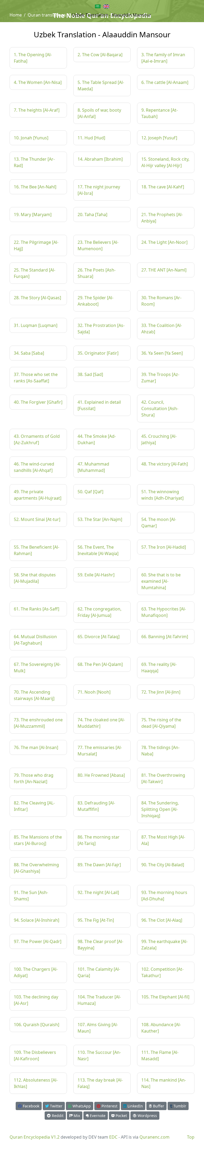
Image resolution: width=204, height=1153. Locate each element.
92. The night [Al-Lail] (98, 892)
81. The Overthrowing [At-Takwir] (163, 778)
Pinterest (108, 1106)
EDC (113, 1137)
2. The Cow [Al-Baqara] (100, 55)
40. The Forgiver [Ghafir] (38, 402)
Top (190, 1137)
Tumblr (179, 1106)
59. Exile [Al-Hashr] (96, 575)
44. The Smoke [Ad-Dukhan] (97, 439)
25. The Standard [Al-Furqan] (34, 273)
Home (16, 15)
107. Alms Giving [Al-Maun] (98, 1028)
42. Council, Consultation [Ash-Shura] (159, 408)
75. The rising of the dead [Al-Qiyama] (161, 723)
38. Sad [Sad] (90, 374)
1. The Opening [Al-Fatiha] (33, 58)
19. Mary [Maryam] (33, 214)
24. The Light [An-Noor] (164, 242)
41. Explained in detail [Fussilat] (99, 405)
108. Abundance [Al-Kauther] (161, 1028)
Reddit (57, 1115)
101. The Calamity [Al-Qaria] (99, 972)
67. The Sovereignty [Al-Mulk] (37, 667)
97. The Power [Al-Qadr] (37, 941)
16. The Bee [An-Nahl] (35, 187)
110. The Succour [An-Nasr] (99, 1055)
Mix (76, 1115)
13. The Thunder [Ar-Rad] (34, 162)
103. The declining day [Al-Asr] (36, 1000)
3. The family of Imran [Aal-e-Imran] (163, 58)
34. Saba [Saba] (29, 353)
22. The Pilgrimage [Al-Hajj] (36, 245)
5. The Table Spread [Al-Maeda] (101, 85)
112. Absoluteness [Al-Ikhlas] (36, 1083)
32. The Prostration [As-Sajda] (101, 328)
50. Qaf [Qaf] (90, 492)
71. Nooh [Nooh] (94, 692)
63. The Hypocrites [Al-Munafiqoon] (163, 612)
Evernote (97, 1115)
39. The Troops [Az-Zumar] (160, 377)
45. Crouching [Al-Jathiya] (159, 439)
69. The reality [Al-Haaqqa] (159, 667)
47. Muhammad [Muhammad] (93, 467)
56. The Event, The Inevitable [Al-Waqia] (98, 550)
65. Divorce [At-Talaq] (99, 637)
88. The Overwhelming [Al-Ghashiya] (36, 868)
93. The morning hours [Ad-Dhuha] (164, 895)
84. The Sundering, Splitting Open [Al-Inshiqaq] (160, 809)
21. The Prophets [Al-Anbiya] (162, 218)
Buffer (158, 1106)
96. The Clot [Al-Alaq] (161, 920)
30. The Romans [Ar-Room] (161, 301)
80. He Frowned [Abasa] (101, 775)
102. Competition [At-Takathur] (162, 972)
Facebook (30, 1106)
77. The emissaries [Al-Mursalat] (100, 751)
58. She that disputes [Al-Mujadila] (35, 578)
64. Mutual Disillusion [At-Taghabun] (35, 640)
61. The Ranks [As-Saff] (36, 609)
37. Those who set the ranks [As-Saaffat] (36, 377)
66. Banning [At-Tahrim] (164, 637)
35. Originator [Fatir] (98, 353)
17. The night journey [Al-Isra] (99, 190)
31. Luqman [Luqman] (35, 325)
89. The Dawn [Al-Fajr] (99, 865)
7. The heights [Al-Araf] (37, 110)
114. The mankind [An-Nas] (163, 1083)
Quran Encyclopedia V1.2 (35, 1137)
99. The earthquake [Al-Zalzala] (164, 944)
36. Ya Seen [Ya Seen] (162, 353)
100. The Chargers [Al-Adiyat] (36, 972)
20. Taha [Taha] (92, 214)
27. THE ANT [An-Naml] (163, 270)
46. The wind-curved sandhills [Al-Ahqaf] (34, 467)
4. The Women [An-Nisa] (38, 82)
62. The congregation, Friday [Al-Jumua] (99, 612)
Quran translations (47, 15)
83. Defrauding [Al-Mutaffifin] (96, 806)
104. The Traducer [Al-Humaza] (99, 1000)
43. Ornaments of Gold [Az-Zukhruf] (37, 439)
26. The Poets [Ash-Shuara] (97, 273)
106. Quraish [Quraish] (36, 1024)
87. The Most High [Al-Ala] (163, 840)
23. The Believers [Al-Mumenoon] (98, 245)
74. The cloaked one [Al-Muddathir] (101, 723)
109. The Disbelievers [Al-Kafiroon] (35, 1055)
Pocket (120, 1115)
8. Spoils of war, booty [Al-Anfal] (99, 113)
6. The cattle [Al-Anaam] (164, 82)
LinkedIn (134, 1106)
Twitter (55, 1106)
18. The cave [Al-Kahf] (162, 187)
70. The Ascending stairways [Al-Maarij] (34, 695)
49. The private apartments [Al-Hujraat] (37, 495)
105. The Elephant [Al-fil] (165, 997)
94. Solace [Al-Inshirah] (36, 920)
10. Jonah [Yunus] (31, 138)
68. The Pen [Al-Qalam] (100, 664)
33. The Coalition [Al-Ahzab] (161, 328)
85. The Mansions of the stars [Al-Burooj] (38, 840)
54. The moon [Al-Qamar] (158, 522)
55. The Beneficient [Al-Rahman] (36, 550)
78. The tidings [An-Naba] (160, 751)
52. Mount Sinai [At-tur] (37, 519)
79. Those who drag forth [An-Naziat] (33, 778)
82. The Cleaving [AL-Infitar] (34, 806)
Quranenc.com (154, 1137)
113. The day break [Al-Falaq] (100, 1083)
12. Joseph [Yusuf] (159, 138)
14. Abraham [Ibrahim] (100, 159)
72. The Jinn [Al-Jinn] (160, 692)
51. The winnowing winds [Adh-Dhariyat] (162, 495)
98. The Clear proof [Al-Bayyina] (100, 944)
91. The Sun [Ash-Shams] (31, 895)
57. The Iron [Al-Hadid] (163, 547)
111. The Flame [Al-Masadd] (159, 1055)
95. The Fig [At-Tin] (96, 920)
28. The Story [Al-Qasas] (37, 298)
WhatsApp (81, 1106)
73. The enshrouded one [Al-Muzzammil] (38, 723)
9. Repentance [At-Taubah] (159, 113)
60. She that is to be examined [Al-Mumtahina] (161, 581)
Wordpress (147, 1115)
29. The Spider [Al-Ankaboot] (95, 301)
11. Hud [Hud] (91, 138)
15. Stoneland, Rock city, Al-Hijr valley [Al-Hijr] (165, 162)
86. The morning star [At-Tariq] (99, 840)
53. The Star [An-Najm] (100, 519)
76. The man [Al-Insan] (36, 747)
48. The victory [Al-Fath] (164, 464)
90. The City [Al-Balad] (162, 865)
